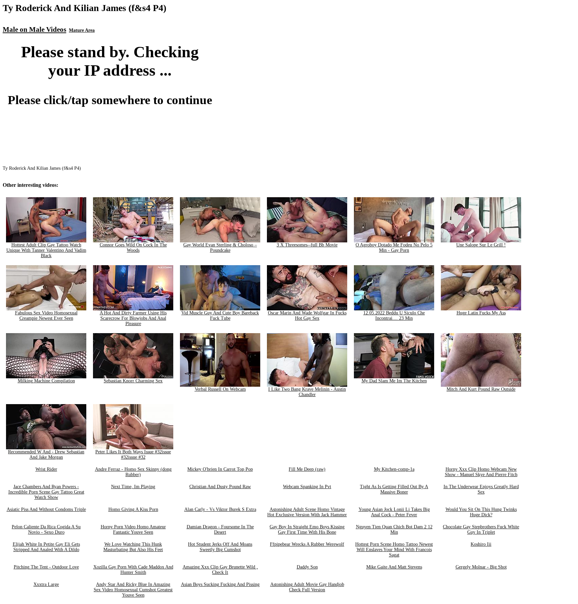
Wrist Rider (46, 469)
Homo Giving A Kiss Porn (133, 509)
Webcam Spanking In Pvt (307, 486)
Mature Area (82, 30)
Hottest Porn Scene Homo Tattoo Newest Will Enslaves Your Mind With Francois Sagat (394, 549)
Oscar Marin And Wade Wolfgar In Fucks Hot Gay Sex (307, 315)
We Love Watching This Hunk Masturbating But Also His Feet (133, 547)
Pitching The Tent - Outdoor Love (46, 567)
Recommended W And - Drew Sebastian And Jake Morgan (46, 454)
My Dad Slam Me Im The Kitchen (394, 380)
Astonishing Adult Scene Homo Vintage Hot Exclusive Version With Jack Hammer (307, 512)
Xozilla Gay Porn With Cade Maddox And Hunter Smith (133, 569)
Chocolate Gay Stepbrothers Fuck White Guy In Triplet (481, 529)
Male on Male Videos (34, 29)
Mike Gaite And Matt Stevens (394, 567)
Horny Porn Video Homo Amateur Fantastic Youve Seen (133, 529)
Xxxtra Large (46, 584)
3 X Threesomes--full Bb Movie (307, 244)
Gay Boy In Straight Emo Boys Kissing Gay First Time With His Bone (307, 529)
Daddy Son (307, 567)
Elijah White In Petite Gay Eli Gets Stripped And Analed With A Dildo (46, 547)
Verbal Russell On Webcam (220, 389)
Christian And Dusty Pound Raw (220, 486)
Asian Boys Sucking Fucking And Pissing (220, 584)
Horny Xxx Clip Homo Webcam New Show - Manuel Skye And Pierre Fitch (481, 472)
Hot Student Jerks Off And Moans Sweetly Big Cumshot (220, 547)
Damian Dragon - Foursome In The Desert (220, 529)
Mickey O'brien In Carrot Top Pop (220, 469)
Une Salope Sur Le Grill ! (481, 244)
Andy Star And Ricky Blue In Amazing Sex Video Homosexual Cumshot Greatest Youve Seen (133, 590)
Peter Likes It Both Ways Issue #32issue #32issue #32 (133, 454)
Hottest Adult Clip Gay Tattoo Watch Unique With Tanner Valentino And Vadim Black (46, 250)
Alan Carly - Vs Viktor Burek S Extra (220, 509)
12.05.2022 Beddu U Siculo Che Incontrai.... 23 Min (394, 315)
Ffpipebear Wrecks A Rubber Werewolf (307, 544)
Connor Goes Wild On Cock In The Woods (133, 247)
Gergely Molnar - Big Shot (481, 567)
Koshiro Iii (481, 544)
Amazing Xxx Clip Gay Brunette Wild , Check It (220, 569)
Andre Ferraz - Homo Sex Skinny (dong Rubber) (133, 472)
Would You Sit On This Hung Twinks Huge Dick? (481, 512)
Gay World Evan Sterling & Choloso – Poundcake (220, 247)
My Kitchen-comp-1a (394, 469)
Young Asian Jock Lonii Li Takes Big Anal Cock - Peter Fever (394, 512)
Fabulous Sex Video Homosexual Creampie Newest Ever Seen (46, 315)
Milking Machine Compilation (46, 380)
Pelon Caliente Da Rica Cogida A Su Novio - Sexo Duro (46, 529)
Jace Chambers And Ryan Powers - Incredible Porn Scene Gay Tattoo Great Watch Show (46, 492)
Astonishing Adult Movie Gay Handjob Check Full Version (307, 587)
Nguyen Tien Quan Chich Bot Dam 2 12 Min (394, 529)
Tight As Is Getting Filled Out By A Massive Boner (394, 489)
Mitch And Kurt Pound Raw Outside (481, 389)
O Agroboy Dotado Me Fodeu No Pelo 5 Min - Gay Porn (394, 247)
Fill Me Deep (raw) (307, 469)
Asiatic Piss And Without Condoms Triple (46, 509)
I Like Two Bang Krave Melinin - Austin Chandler (307, 392)
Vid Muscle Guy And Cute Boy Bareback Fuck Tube (220, 315)
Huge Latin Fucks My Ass (481, 312)
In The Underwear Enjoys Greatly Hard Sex (481, 489)
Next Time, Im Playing (133, 486)
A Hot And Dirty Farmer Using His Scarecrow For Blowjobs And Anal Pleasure (133, 318)
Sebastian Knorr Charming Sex (133, 380)
